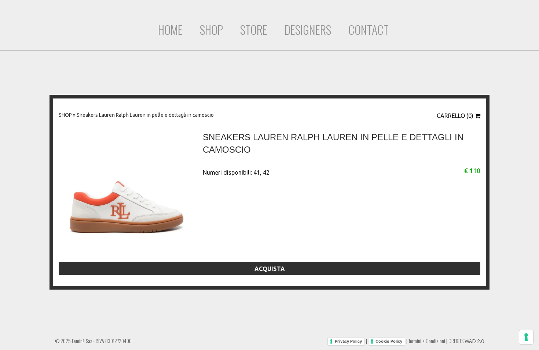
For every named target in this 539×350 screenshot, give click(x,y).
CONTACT (368, 29)
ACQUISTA (269, 268)
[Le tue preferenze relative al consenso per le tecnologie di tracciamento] (526, 337)
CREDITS (466, 341)
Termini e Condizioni (426, 341)
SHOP (211, 29)
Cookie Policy (388, 341)
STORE (253, 29)
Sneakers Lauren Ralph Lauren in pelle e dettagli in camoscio (145, 115)
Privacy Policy (348, 341)
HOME (170, 29)
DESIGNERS (308, 29)
